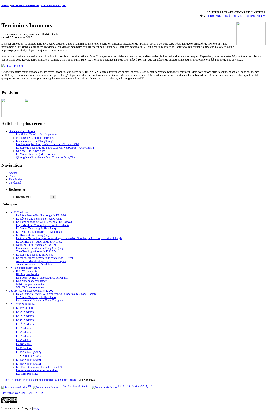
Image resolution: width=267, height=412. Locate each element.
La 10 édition (24, 344)
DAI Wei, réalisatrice (28, 271)
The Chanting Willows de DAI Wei (36, 251)
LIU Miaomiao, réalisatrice (31, 280)
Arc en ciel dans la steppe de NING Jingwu (41, 261)
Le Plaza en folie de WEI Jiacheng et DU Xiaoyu (44, 221)
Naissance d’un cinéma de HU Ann (36, 244)
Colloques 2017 (32, 355)
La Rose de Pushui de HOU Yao (34, 254)
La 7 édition (23, 332)
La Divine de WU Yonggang (32, 235)
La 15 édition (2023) (28, 363)
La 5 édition (25, 324)
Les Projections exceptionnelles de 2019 (39, 367)
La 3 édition (25, 315)
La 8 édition (23, 336)
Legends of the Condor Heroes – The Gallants (42, 225)
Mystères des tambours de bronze (35, 137)
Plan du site (15, 179)
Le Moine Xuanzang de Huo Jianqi (36, 228)
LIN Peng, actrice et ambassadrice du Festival (42, 277)
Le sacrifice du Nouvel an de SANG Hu (39, 241)
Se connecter (46, 379)
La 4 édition (25, 319)
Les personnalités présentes (24, 267)
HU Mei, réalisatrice (27, 274)
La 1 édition (24, 307)
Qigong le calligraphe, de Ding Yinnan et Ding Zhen (46, 157)
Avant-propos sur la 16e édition (34, 264)
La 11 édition (24, 348)
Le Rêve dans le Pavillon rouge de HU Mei (41, 215)
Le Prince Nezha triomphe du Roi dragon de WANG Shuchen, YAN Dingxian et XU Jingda (69, 238)
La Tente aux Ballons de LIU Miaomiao (39, 231)
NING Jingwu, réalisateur (31, 284)
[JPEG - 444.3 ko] (12, 65)
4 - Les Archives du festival (25, 5)
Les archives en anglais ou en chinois (37, 370)
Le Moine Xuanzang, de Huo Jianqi (36, 154)
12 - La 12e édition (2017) (54, 5)
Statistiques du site (65, 379)
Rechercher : (23, 196)
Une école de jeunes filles (30, 150)
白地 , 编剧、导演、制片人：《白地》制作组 (237, 15)
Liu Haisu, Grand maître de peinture (36, 134)
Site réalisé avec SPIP (14, 392)
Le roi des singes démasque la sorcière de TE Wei (44, 257)
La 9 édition (23, 340)
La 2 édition (25, 311)
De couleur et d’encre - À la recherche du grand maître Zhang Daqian (56, 293)
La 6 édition (23, 328)
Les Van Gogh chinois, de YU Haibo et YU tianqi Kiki (47, 144)
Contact (13, 176)
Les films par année (27, 373)
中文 (36, 408)
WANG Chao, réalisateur (30, 287)
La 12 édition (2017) (28, 352)
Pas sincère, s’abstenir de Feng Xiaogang (39, 248)
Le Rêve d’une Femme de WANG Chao (39, 218)
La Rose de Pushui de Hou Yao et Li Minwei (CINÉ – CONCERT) (55, 147)
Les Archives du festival (22, 303)
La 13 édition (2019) (28, 359)
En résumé (15, 182)
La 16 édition (18, 212)
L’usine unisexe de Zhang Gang (34, 141)
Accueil (5, 5)
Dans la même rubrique (22, 131)
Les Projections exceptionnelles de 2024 (32, 290)
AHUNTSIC (36, 392)
